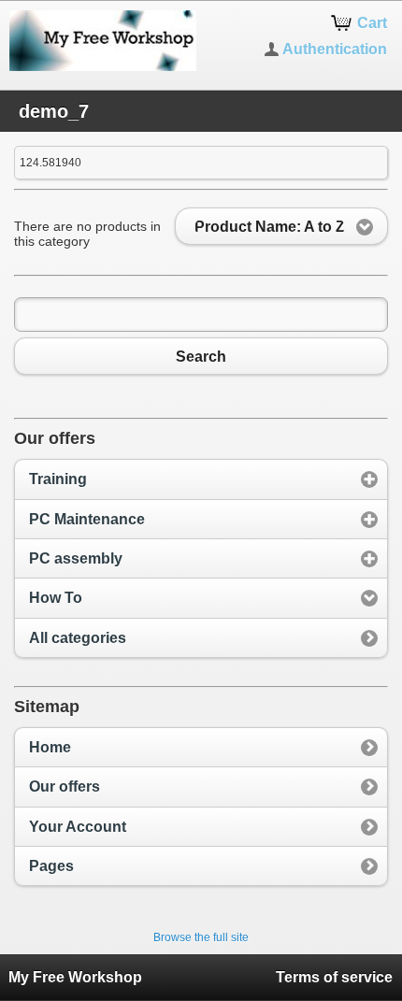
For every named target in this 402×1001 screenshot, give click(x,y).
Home (50, 747)
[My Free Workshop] (100, 40)
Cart (372, 23)
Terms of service (334, 977)
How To (55, 598)
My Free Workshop (75, 977)
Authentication (334, 49)
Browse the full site (201, 937)
